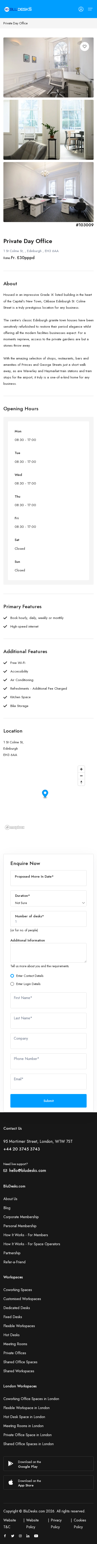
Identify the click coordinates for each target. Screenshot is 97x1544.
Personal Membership (20, 1226)
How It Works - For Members (25, 1235)
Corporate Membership (21, 1216)
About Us (10, 1198)
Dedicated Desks (16, 1307)
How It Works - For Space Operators (31, 1244)
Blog (6, 1207)
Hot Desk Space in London (24, 1416)
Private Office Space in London (27, 1434)
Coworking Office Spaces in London (31, 1398)
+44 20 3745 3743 (21, 1149)
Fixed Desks (12, 1316)
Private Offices (14, 1353)
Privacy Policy (56, 1524)
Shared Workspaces (18, 1371)
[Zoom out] (81, 775)
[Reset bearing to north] (81, 782)
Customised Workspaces (22, 1298)
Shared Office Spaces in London (28, 1444)
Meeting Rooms (15, 1344)
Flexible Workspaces (19, 1325)
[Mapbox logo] (15, 827)
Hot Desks (11, 1335)
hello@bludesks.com (27, 1170)
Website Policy (32, 1524)
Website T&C (9, 1524)
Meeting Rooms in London (23, 1425)
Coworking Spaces (17, 1289)
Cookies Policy (80, 1524)
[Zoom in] (81, 769)
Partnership (12, 1253)
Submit (49, 1100)
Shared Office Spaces (20, 1362)
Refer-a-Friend (14, 1262)
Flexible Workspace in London (26, 1407)
